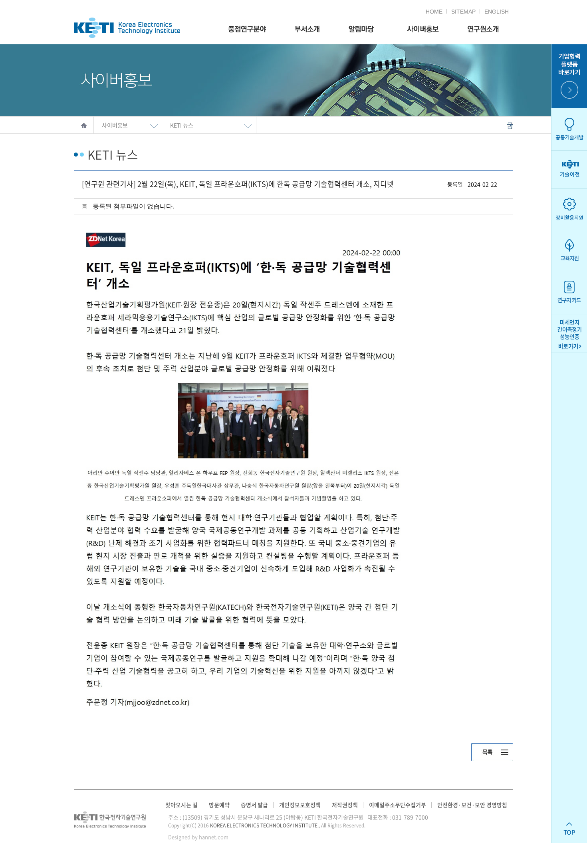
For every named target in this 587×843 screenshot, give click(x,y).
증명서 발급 (254, 804)
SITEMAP (463, 11)
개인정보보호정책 (300, 804)
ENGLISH (496, 11)
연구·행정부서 (307, 29)
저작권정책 (345, 804)
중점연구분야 (247, 29)
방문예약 (219, 804)
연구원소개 (483, 29)
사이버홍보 (421, 29)
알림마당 (361, 29)
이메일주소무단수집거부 (397, 804)
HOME (434, 11)
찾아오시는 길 (181, 804)
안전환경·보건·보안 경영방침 (472, 804)
